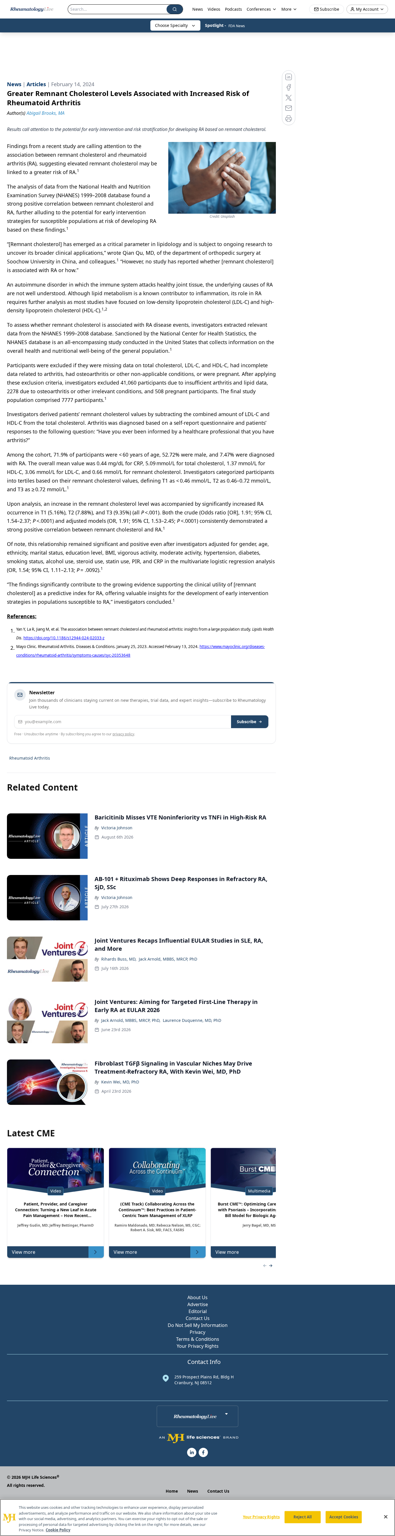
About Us (197, 1297)
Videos (214, 9)
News (197, 9)
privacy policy (123, 734)
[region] (197, 1517)
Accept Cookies (343, 1517)
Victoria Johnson (116, 827)
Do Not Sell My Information (198, 1325)
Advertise (197, 1304)
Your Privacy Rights (198, 1346)
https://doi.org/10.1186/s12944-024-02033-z (63, 637)
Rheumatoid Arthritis (29, 758)
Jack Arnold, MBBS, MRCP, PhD (168, 959)
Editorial (198, 1311)
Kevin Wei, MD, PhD (120, 1082)
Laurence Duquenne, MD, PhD (192, 1020)
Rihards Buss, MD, (118, 959)
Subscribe (246, 721)
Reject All (303, 1517)
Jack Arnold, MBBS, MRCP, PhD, (130, 1020)
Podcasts (233, 9)
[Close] (385, 1517)
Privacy (197, 1332)
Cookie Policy (58, 1530)
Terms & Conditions (197, 1339)
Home (172, 1491)
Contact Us (198, 1318)
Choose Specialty (171, 25)
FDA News (236, 25)
